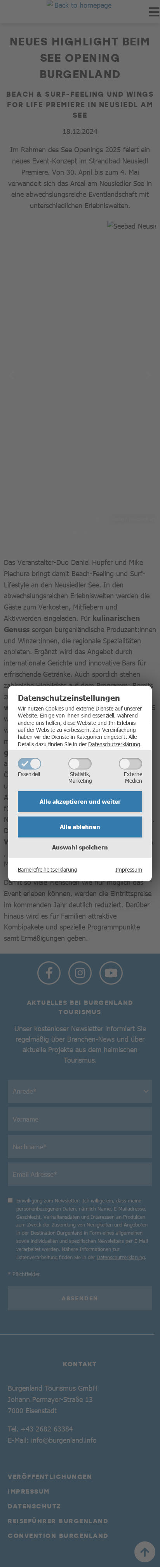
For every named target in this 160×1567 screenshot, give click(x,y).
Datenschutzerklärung (114, 743)
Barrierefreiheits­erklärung (47, 869)
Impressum (128, 869)
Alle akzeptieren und (80, 801)
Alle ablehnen (80, 826)
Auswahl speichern (80, 847)
